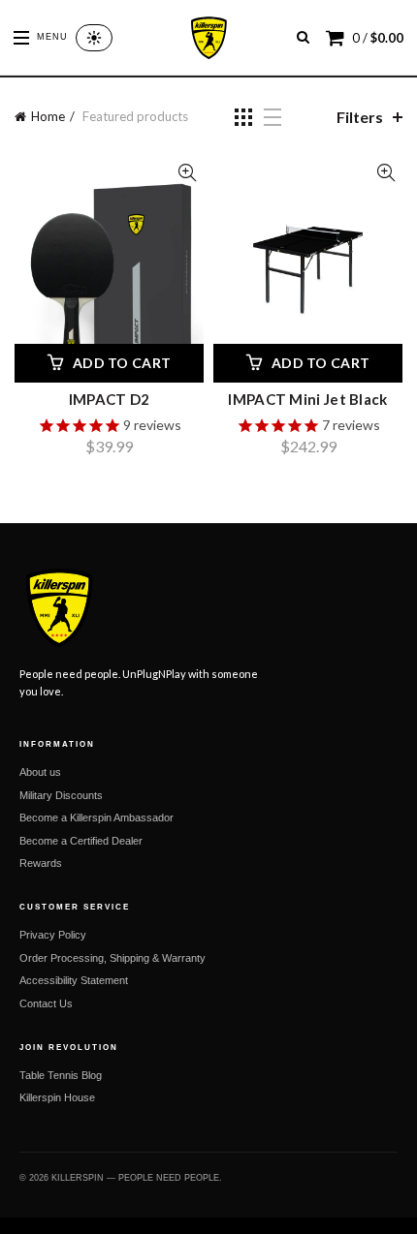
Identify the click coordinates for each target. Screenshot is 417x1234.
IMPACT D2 (109, 399)
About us (40, 772)
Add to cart (122, 363)
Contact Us (46, 1003)
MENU (52, 37)
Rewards (40, 863)
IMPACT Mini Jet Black (307, 399)
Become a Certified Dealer (81, 841)
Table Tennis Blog (60, 1075)
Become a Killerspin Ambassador (96, 817)
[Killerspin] (208, 38)
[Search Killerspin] (303, 37)
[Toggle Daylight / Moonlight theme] (94, 37)
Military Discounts (61, 795)
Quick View (187, 173)
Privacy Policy (52, 935)
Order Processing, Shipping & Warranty (112, 958)
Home (48, 116)
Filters (360, 117)
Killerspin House (57, 1097)
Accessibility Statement (73, 980)
